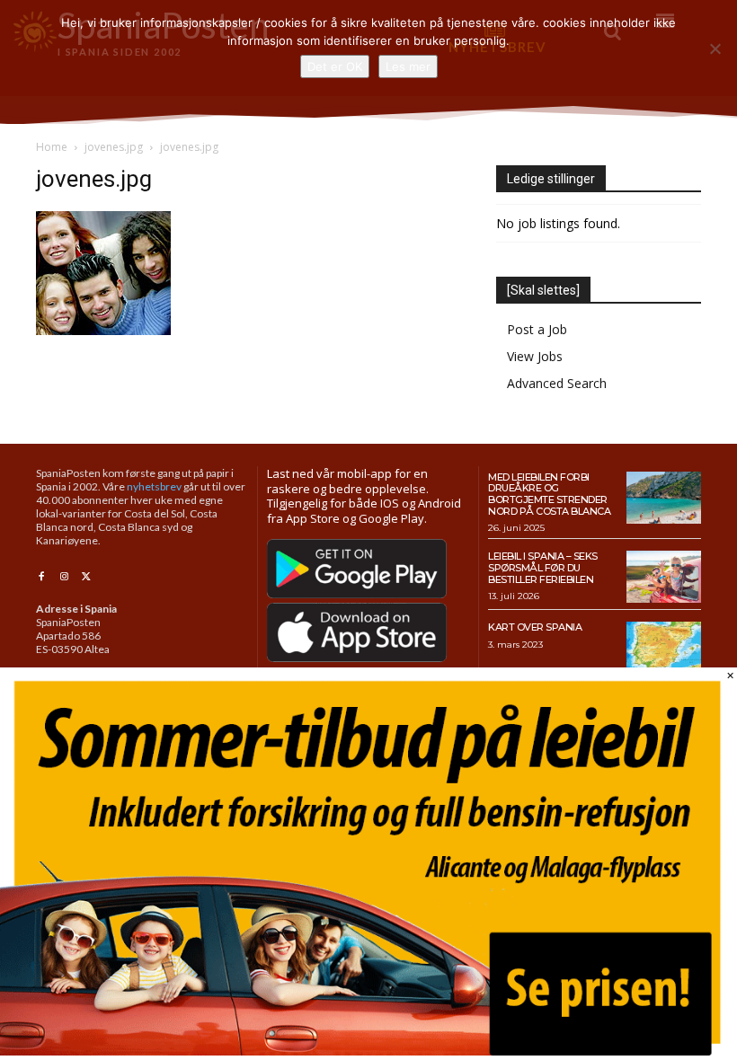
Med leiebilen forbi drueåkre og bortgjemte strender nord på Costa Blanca (549, 494)
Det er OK (334, 66)
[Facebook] (41, 577)
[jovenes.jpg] (103, 330)
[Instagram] (63, 577)
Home (51, 147)
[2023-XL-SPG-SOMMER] (368, 1050)
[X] (86, 577)
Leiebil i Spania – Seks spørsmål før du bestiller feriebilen (543, 567)
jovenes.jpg (113, 147)
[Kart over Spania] (663, 648)
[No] (715, 48)
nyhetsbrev (154, 486)
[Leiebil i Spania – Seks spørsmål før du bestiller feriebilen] (663, 577)
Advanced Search (557, 383)
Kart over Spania (535, 627)
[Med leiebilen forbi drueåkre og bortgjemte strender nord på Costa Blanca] (663, 498)
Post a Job (537, 329)
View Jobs (535, 356)
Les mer (408, 66)
